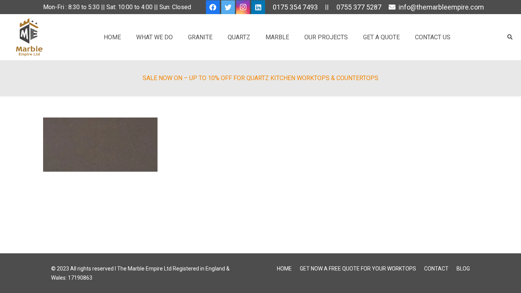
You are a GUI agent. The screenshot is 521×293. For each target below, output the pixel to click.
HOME (284, 269)
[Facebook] (213, 7)
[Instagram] (243, 7)
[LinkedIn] (258, 7)
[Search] (510, 37)
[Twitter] (228, 7)
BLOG (463, 269)
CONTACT (436, 269)
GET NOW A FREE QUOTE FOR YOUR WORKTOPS (358, 269)
